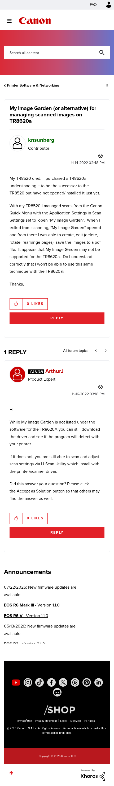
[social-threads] (75, 682)
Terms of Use (24, 720)
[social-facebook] (51, 682)
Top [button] (11, 773)
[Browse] (12, 20)
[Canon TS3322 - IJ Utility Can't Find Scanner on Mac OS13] (105, 351)
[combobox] (57, 52)
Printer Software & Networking (33, 85)
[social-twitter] (63, 682)
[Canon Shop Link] (57, 709)
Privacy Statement (46, 720)
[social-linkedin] (98, 682)
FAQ (93, 4)
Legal (63, 720)
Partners (89, 720)
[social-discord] (57, 692)
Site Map (76, 720)
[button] (16, 304)
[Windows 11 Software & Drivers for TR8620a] (96, 351)
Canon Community (35, 20)
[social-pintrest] (86, 682)
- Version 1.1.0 (32, 605)
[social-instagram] (28, 682)
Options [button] (106, 85)
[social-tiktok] (39, 682)
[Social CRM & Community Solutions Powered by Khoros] (93, 775)
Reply (57, 318)
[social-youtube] (16, 682)
